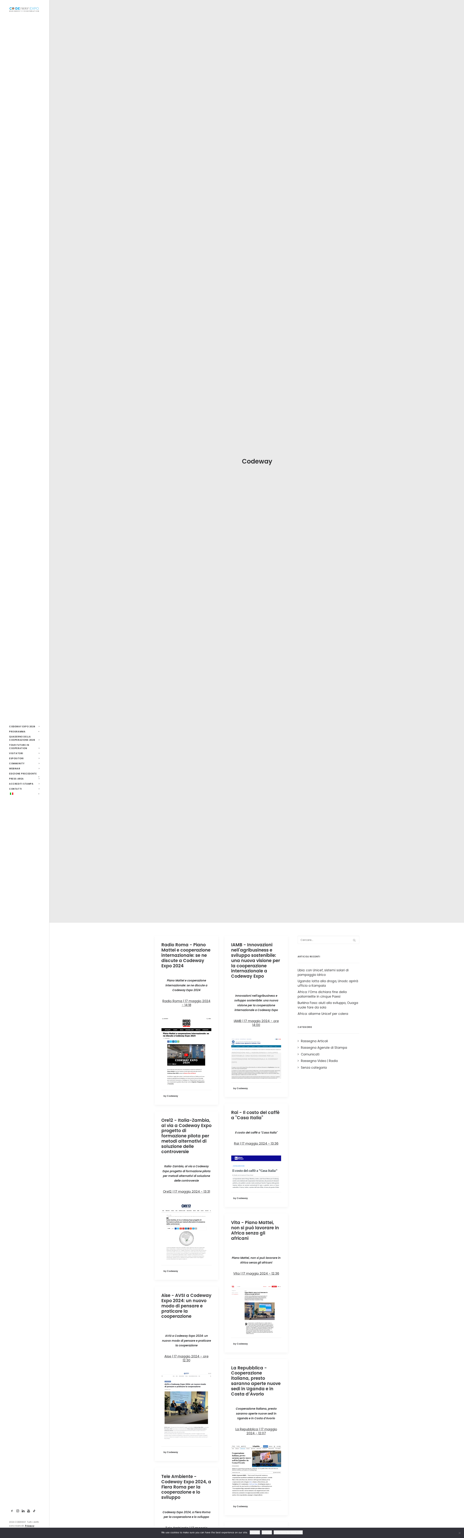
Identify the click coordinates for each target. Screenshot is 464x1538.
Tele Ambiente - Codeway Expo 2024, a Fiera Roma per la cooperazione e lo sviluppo (186, 1486)
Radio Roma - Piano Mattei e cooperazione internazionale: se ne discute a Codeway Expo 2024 (185, 955)
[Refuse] (459, 1533)
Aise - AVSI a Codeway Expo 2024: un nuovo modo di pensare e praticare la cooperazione (186, 1305)
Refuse (267, 1532)
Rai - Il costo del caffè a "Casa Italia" (255, 1115)
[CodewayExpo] (24, 9)
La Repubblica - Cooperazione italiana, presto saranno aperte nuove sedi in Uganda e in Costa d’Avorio (256, 1381)
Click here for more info (288, 1532)
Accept (255, 1532)
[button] (12, 1511)
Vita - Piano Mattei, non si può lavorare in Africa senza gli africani (255, 1230)
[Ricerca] (328, 940)
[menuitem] (12, 1511)
